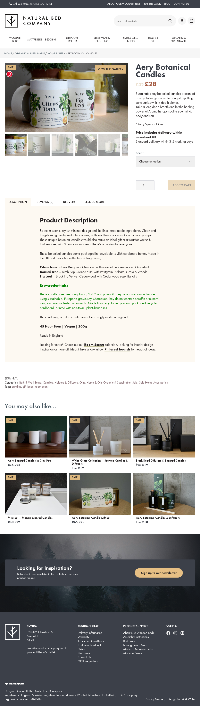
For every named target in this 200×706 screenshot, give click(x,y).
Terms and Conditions (91, 641)
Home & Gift (153, 39)
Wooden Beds (15, 39)
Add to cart (181, 185)
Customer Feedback (90, 645)
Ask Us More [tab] (94, 202)
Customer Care (88, 626)
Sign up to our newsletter (159, 573)
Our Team (84, 653)
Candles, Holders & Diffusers (60, 382)
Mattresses (34, 39)
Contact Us (181, 3)
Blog (167, 3)
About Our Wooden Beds (123, 3)
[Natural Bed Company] (33, 21)
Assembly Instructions (136, 637)
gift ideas (28, 387)
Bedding (50, 39)
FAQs (81, 649)
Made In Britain (132, 653)
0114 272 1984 (42, 4)
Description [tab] (18, 202)
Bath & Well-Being (131, 39)
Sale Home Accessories (153, 382)
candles (16, 387)
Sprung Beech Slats (134, 645)
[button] (110, 69)
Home (8, 53)
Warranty (83, 637)
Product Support (135, 626)
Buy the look (152, 3)
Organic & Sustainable (179, 39)
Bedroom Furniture (71, 39)
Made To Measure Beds (138, 649)
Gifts (82, 382)
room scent (41, 387)
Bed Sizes (129, 641)
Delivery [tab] (69, 202)
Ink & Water (188, 699)
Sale (135, 382)
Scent (139, 153)
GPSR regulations (88, 661)
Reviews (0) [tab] (45, 202)
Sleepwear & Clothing (102, 39)
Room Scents (94, 344)
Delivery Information (90, 633)
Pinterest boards (117, 349)
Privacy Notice (154, 699)
